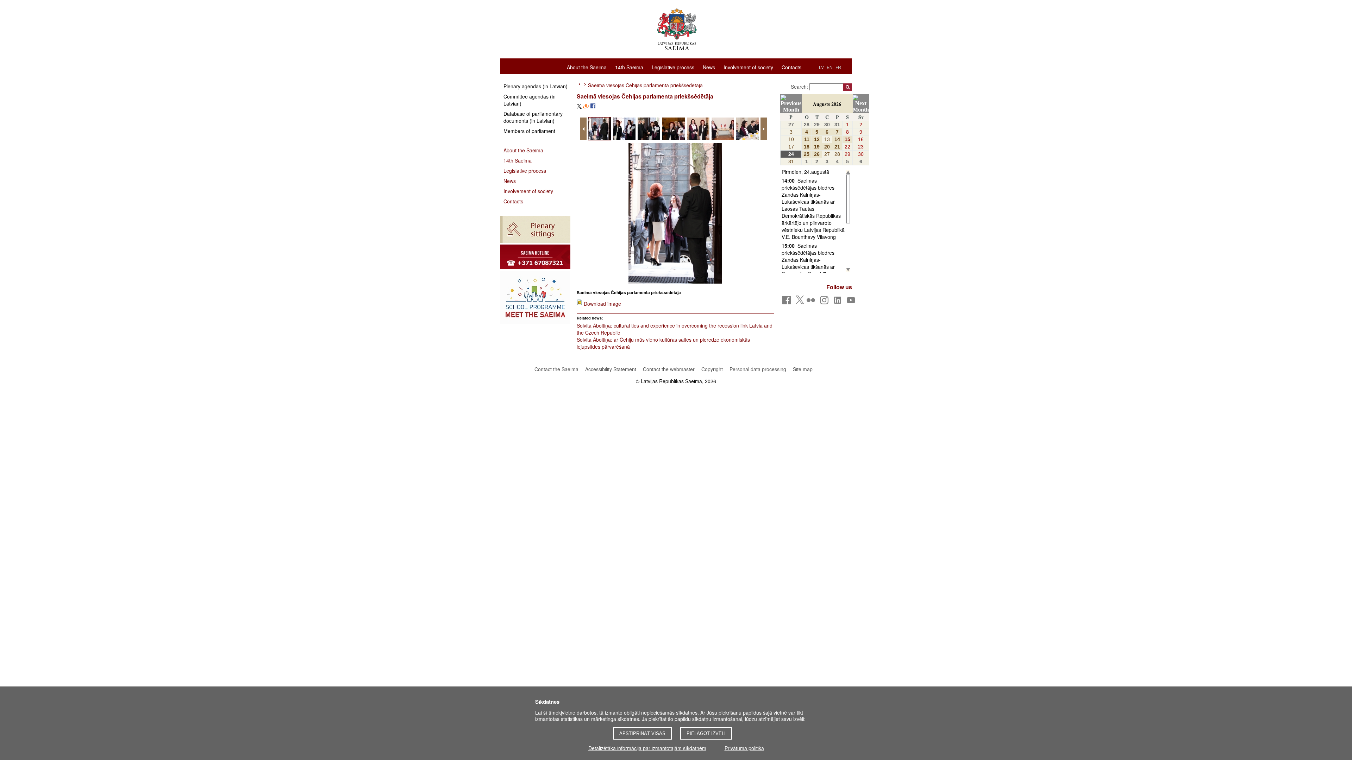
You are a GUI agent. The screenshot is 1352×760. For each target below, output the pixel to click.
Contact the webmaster (669, 369)
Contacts (791, 67)
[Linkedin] (838, 302)
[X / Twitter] (800, 302)
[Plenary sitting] (535, 229)
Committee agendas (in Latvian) (529, 100)
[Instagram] (825, 302)
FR (838, 67)
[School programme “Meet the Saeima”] (535, 297)
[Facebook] (787, 302)
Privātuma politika (744, 748)
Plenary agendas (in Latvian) (535, 86)
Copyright (712, 369)
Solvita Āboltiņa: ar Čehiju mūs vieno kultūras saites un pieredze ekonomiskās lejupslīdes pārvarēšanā (663, 343)
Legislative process (673, 67)
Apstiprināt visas (642, 733)
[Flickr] (812, 302)
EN (830, 67)
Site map (803, 369)
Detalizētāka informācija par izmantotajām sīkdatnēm (647, 748)
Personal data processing (758, 369)
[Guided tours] (535, 257)
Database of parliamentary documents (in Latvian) (533, 117)
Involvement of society (748, 67)
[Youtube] (852, 302)
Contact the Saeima (556, 369)
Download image (602, 303)
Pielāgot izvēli (706, 733)
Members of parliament (529, 130)
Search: (800, 86)
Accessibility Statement (610, 369)
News (709, 67)
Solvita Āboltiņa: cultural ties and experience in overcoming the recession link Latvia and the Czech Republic (674, 329)
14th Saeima (629, 67)
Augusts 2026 (827, 104)
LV (821, 67)
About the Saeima (587, 67)
